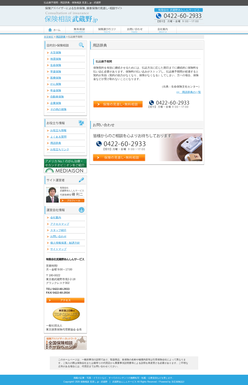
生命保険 (55, 65)
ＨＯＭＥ (48, 37)
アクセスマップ (59, 224)
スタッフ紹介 (58, 230)
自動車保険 (57, 96)
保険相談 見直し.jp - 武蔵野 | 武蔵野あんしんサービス (108, 381)
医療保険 (55, 77)
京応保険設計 (178, 381)
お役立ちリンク (59, 149)
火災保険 (55, 52)
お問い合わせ (58, 236)
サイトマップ (58, 249)
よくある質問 (58, 136)
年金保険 (55, 90)
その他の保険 (58, 109)
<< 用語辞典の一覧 (188, 92)
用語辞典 (60, 37)
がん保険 (55, 84)
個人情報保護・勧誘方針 (65, 242)
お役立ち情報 (58, 130)
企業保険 (55, 103)
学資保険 (55, 71)
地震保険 (55, 58)
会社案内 (55, 217)
